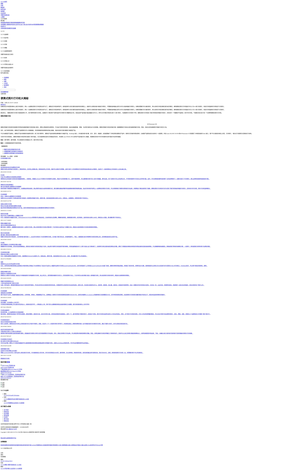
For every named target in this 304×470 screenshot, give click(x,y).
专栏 (12, 28)
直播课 (18, 22)
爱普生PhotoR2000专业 (10, 264)
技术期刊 (6, 85)
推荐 (5, 194)
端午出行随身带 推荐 (11, 186)
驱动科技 (23, 445)
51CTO (6, 395)
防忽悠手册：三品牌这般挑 (12, 312)
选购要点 (10, 184)
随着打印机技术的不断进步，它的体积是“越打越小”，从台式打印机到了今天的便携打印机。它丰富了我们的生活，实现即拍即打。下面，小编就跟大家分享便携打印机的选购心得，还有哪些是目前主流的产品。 (59, 236)
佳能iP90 (3, 204)
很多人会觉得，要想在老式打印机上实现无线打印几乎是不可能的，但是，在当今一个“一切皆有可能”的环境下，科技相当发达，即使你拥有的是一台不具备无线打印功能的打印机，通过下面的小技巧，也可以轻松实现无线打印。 (64, 323)
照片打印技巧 (8, 339)
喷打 (8, 310)
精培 (11, 403)
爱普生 (2, 271)
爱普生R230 (10, 281)
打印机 (2, 158)
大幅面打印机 (7, 223)
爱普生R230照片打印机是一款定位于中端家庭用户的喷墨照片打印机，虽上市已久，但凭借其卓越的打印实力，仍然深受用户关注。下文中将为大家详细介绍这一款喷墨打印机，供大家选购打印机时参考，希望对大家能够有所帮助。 (65, 275)
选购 (8, 233)
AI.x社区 (26, 399)
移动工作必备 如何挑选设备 (11, 206)
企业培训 (3, 13)
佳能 (2, 262)
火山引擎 (100, 445)
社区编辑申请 (4, 92)
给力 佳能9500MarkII (9, 341)
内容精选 (6, 77)
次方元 (96, 445)
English (6, 417)
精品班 (2, 7)
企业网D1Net (86, 445)
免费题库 (41, 24)
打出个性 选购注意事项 (11, 177)
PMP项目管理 (35, 24)
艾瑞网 (38, 445)
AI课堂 (3, 17)
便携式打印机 (4, 184)
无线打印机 (10, 329)
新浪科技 (3, 445)
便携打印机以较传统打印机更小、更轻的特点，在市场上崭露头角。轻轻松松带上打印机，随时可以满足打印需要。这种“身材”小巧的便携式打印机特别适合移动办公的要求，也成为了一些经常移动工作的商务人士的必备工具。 (64, 169)
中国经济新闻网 (52, 445)
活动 (5, 87)
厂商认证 (24, 24)
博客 (2, 3)
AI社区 (6, 83)
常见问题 (7, 252)
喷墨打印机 (7, 158)
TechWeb (33, 445)
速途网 (46, 445)
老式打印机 (4, 329)
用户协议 (6, 419)
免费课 (2, 11)
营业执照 (3, 438)
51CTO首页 (4, 1)
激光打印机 (6, 358)
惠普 (2, 223)
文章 (2, 28)
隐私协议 (6, 420)
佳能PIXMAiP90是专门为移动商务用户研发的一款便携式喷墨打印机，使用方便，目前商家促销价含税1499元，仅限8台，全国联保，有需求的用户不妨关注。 (45, 198)
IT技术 (29, 24)
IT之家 (59, 445)
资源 (4, 28)
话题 (5, 81)
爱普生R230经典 (8, 273)
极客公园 (67, 445)
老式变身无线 (8, 321)
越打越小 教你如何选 (10, 235)
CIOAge (10, 395)
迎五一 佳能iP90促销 (11, 196)
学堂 (2, 5)
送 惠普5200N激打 (9, 350)
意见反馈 (6, 415)
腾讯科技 (8, 445)
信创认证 (14, 24)
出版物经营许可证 (11, 438)
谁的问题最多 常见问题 (11, 244)
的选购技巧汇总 (8, 225)
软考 (11, 24)
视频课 (2, 22)
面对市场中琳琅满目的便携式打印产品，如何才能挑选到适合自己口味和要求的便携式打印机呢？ (28, 207)
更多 (8, 362)
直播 (14, 28)
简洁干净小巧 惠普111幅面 (12, 215)
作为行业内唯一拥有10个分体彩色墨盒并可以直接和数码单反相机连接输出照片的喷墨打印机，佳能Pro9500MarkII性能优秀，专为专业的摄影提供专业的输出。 (45, 343)
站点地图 (6, 413)
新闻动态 (6, 411)
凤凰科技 (18, 445)
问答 (7, 28)
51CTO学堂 (7, 403)
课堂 (9, 28)
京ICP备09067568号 (11, 429)
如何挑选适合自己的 (10, 167)
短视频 (14, 22)
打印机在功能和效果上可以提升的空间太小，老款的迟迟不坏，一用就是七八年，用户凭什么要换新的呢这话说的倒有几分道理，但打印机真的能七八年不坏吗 (45, 304)
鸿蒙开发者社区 (5, 15)
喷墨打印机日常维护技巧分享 (12, 149)
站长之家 (42, 445)
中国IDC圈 (80, 445)
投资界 (92, 445)
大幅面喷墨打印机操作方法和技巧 (13, 151)
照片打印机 (8, 204)
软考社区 (3, 9)
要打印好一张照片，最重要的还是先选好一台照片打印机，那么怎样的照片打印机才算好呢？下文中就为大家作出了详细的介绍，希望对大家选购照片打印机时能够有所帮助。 (49, 227)
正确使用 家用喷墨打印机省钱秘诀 (13, 153)
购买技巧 (7, 320)
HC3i (13, 395)
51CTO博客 (7, 399)
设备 (5, 310)
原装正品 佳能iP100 (9, 254)
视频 (5, 79)
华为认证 (19, 24)
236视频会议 (73, 445)
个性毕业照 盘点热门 (10, 283)
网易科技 (13, 445)
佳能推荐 (6, 292)
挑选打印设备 (4, 213)
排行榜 (10, 22)
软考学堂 (22, 22)
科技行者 (28, 445)
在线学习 (3, 26)
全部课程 (3, 24)
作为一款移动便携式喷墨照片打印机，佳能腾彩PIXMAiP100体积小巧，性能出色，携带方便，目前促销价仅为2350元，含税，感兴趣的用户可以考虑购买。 (44, 256)
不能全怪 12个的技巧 (11, 331)
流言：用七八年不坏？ (10, 302)
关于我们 (6, 410)
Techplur (17, 395)
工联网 (63, 445)
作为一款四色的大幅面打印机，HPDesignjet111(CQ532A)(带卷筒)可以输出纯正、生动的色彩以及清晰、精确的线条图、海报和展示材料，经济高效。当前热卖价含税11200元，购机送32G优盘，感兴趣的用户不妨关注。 (61, 217)
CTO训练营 (21, 403)
